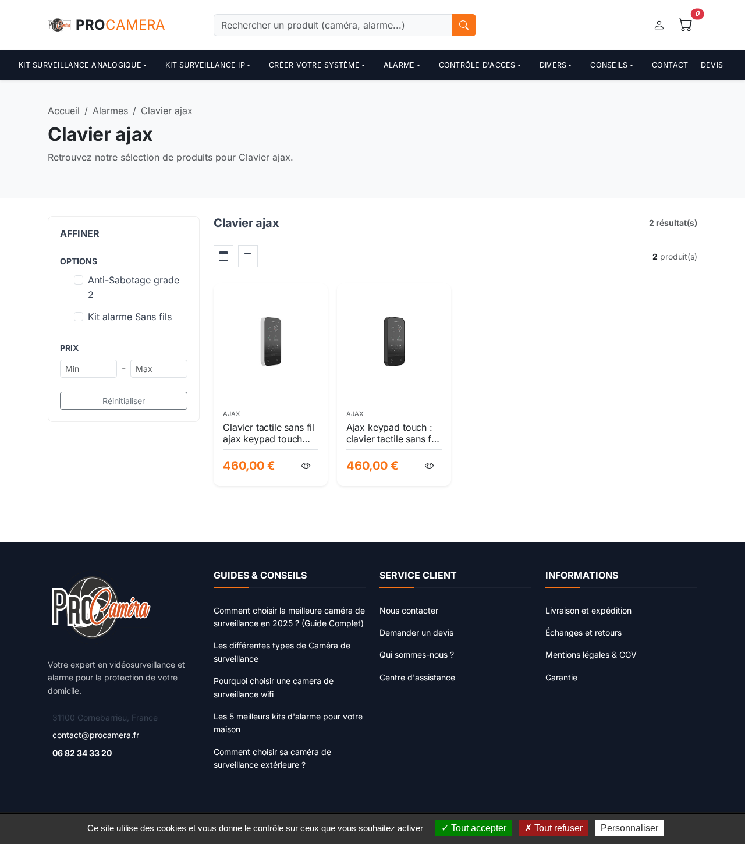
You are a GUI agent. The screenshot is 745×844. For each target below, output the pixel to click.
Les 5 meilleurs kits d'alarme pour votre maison (288, 722)
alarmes (110, 110)
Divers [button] (553, 65)
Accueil (64, 110)
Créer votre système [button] (314, 65)
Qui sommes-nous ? (416, 654)
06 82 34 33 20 (82, 753)
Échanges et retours (583, 632)
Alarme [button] (399, 65)
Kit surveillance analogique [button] (80, 65)
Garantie (561, 677)
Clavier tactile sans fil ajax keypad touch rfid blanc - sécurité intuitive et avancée (268, 433)
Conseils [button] (608, 65)
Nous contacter (408, 610)
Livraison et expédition (588, 610)
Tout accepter (477, 828)
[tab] (223, 256)
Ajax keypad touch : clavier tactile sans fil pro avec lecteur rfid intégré (391, 433)
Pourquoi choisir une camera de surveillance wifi (274, 687)
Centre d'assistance (417, 677)
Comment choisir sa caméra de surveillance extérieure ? (272, 758)
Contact (670, 65)
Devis (712, 65)
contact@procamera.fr (95, 735)
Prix (69, 348)
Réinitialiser (123, 401)
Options (78, 261)
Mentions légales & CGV (591, 654)
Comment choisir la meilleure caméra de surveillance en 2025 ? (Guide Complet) (289, 616)
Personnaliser (629, 828)
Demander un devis (416, 632)
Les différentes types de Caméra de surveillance (282, 651)
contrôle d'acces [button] (477, 65)
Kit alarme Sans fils (130, 316)
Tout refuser (557, 828)
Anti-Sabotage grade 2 (133, 287)
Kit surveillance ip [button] (205, 65)
